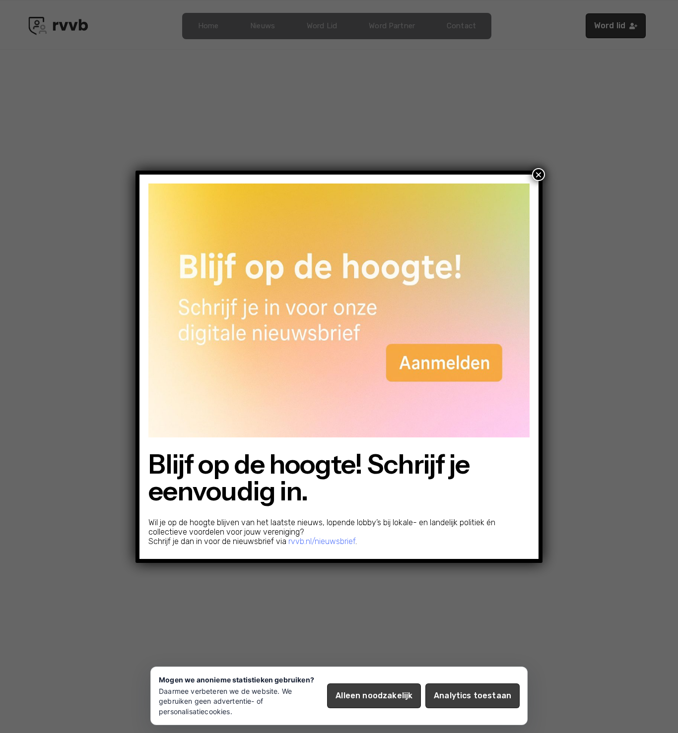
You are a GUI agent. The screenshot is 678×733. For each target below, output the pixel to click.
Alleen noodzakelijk (374, 695)
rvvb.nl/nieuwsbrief (321, 541)
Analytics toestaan (472, 695)
